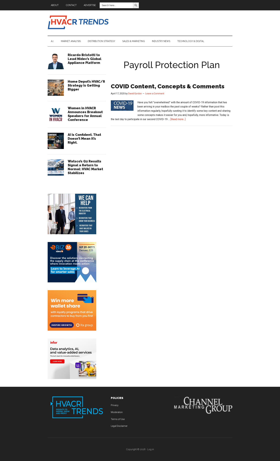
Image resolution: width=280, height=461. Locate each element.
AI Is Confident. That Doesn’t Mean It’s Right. (84, 138)
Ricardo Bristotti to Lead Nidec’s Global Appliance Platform (84, 59)
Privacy (114, 405)
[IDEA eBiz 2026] (72, 281)
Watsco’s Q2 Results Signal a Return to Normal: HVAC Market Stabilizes (85, 167)
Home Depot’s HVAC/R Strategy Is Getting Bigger (86, 85)
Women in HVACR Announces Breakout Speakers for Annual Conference (85, 114)
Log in (150, 449)
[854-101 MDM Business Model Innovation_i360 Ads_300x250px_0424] (72, 378)
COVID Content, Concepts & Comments (167, 86)
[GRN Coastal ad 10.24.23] (72, 233)
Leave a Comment (154, 93)
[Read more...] (178, 119)
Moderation (117, 412)
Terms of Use (118, 419)
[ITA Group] (72, 329)
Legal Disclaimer (119, 426)
